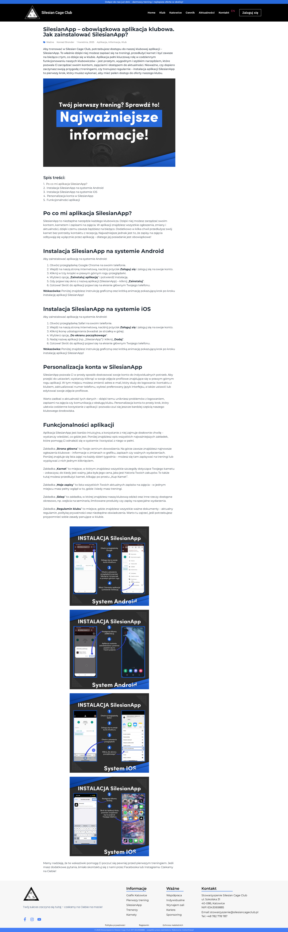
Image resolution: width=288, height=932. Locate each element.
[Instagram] (32, 919)
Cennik (190, 12)
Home (151, 12)
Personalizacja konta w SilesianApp (70, 196)
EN (233, 11)
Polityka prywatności (115, 925)
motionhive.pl (188, 930)
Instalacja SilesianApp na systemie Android (75, 188)
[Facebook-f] (25, 919)
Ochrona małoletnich (173, 925)
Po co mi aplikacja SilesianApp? (66, 184)
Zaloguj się (250, 12)
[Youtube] (39, 919)
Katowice (175, 12)
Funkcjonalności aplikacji (63, 200)
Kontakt (224, 12)
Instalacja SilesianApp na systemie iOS (72, 192)
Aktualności (207, 12)
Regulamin (144, 925)
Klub (162, 12)
